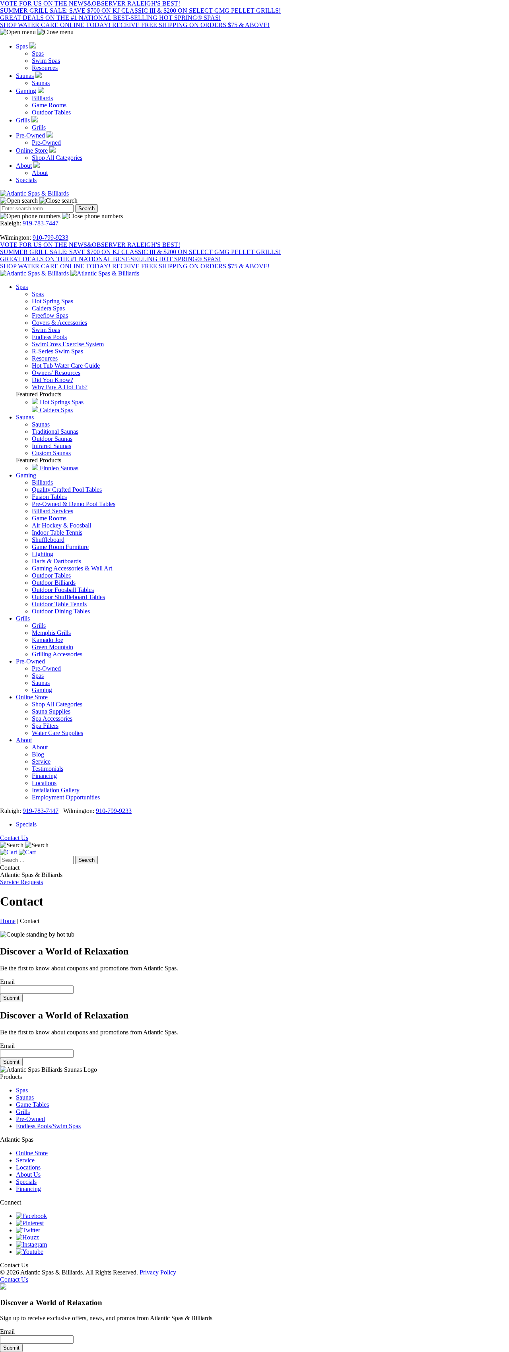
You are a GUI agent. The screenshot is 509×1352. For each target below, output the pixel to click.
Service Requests (21, 882)
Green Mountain (52, 647)
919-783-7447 (40, 223)
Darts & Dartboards (56, 561)
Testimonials (47, 768)
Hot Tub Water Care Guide (66, 365)
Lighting (42, 554)
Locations (44, 783)
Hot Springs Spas (61, 402)
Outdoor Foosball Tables (63, 589)
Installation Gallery (56, 790)
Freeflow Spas (50, 315)
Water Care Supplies (57, 732)
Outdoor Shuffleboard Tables (68, 597)
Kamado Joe (47, 639)
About (24, 165)
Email (7, 981)
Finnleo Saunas (58, 468)
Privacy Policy (158, 1272)
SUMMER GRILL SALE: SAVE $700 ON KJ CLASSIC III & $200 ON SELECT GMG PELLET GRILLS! (140, 10)
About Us (28, 1174)
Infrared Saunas (51, 445)
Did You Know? (52, 379)
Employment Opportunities (66, 797)
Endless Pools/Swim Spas (48, 1126)
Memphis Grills (51, 632)
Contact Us (14, 837)
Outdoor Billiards (54, 582)
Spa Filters (45, 725)
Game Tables (32, 1104)
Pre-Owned (30, 135)
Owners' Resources (56, 372)
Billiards (42, 98)
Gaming (26, 90)
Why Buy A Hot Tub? (59, 387)
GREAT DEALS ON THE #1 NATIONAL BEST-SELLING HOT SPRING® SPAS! (110, 17)
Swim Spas (46, 60)
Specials (26, 180)
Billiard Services (52, 511)
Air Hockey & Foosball (61, 525)
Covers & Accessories (59, 322)
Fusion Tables (49, 496)
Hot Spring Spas (52, 301)
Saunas (25, 75)
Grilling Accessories (57, 654)
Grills (23, 120)
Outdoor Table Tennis (59, 604)
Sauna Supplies (51, 711)
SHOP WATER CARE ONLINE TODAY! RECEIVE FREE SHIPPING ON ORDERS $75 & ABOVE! (135, 24)
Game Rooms (49, 105)
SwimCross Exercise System (68, 344)
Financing (44, 775)
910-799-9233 (50, 237)
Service (41, 761)
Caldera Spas (48, 308)
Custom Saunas (51, 453)
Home (8, 920)
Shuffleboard (48, 539)
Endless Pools (49, 337)
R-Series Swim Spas (57, 351)
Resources (45, 67)
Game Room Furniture (60, 546)
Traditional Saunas (55, 431)
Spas (22, 46)
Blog (38, 754)
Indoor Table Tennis (57, 532)
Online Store (32, 150)
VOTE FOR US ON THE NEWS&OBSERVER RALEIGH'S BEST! (90, 3)
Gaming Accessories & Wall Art (72, 568)
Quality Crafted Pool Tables (67, 489)
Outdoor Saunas (52, 438)
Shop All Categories (57, 157)
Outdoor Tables (51, 112)
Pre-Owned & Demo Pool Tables (73, 503)
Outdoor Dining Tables (61, 611)
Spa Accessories (52, 718)
